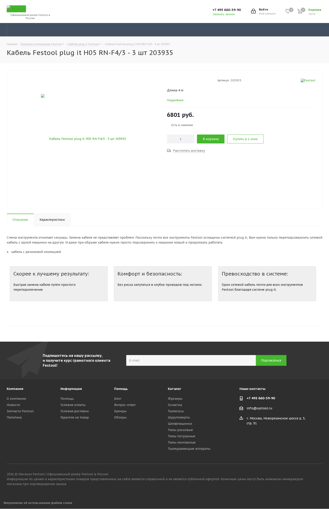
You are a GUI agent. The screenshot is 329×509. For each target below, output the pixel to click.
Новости (13, 405)
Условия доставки (74, 411)
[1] (169, 80)
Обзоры (120, 417)
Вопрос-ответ (125, 405)
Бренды (120, 411)
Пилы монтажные (182, 442)
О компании (16, 399)
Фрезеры (175, 399)
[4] (182, 80)
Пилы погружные (181, 436)
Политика (14, 417)
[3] (177, 80)
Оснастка (175, 405)
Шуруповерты (179, 417)
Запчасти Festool (20, 411)
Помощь (67, 399)
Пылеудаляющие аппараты (189, 449)
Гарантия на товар (74, 417)
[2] (173, 80)
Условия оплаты (72, 405)
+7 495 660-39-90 (226, 10)
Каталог (174, 389)
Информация (71, 389)
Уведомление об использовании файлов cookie (37, 503)
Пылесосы (176, 411)
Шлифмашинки (180, 424)
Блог (118, 399)
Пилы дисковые (180, 430)
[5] (186, 80)
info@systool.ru (259, 408)
